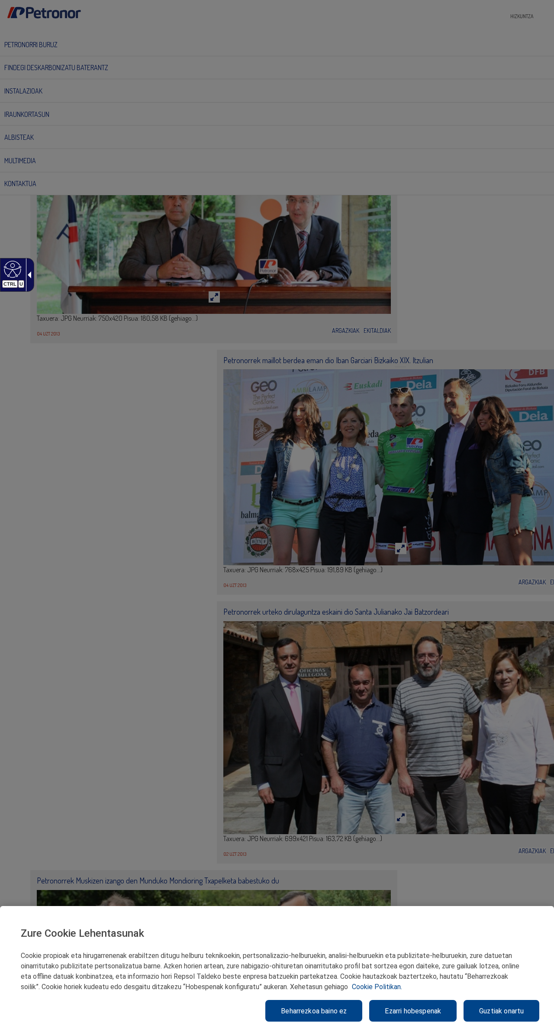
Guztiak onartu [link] (501, 1011)
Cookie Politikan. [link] (377, 987)
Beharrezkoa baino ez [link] (314, 1011)
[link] (11, 268)
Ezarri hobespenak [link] (413, 1011)
